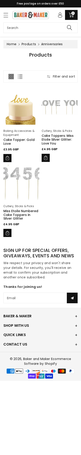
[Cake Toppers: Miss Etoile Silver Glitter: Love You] (60, 107)
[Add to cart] (7, 158)
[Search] (69, 28)
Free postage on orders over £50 (40, 3)
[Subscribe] (72, 298)
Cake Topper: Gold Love (19, 141)
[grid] (11, 76)
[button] (7, 15)
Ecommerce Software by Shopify (47, 361)
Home (11, 44)
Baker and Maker (36, 359)
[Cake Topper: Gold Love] (21, 107)
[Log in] (60, 15)
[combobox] (40, 28)
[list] (20, 76)
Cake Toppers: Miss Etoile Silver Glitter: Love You (58, 139)
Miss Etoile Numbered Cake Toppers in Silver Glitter (20, 215)
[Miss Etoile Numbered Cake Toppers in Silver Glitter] (21, 183)
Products (29, 44)
